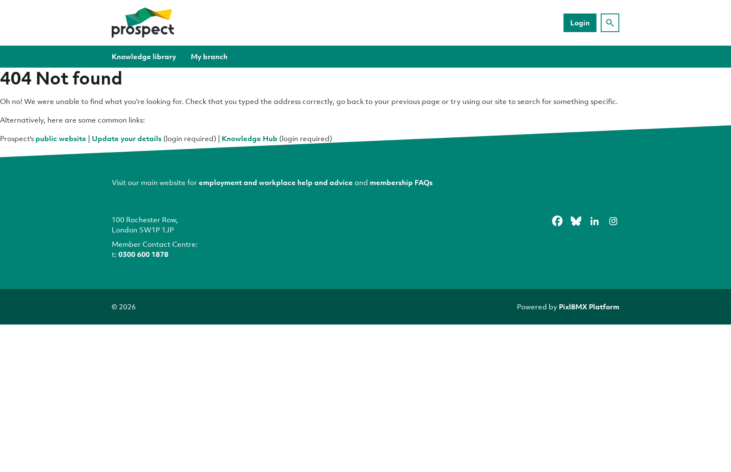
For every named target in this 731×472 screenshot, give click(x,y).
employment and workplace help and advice (276, 182)
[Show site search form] (610, 23)
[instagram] (613, 221)
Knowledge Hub (250, 138)
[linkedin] (594, 221)
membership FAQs (401, 182)
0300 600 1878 (143, 254)
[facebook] (557, 221)
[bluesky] (575, 221)
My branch (209, 56)
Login (580, 22)
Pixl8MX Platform (589, 306)
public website (61, 138)
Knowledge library (144, 56)
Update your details (127, 138)
